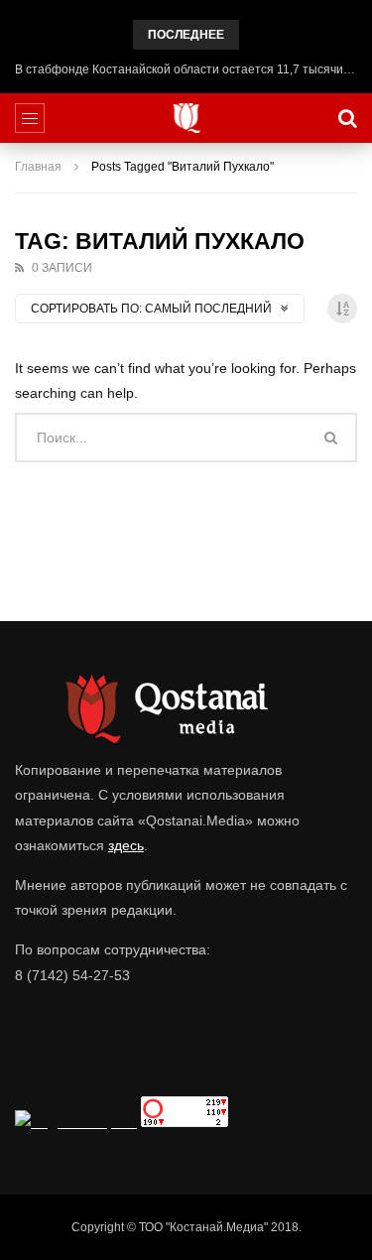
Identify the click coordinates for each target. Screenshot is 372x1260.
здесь (126, 845)
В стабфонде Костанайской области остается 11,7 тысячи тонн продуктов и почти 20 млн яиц (186, 69)
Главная (38, 167)
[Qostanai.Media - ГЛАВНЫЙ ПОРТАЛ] (186, 118)
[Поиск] (347, 118)
